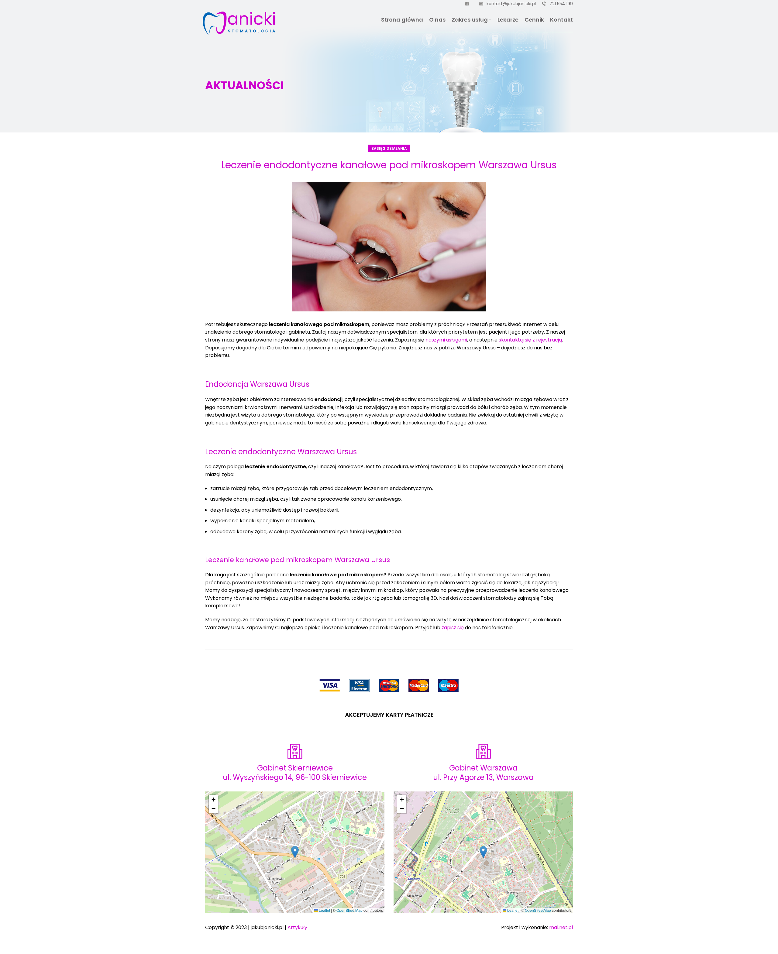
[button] (295, 852)
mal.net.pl (561, 927)
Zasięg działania (389, 148)
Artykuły (297, 927)
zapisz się (453, 627)
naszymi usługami (446, 339)
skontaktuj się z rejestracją (530, 339)
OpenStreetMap (349, 910)
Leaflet (324, 910)
